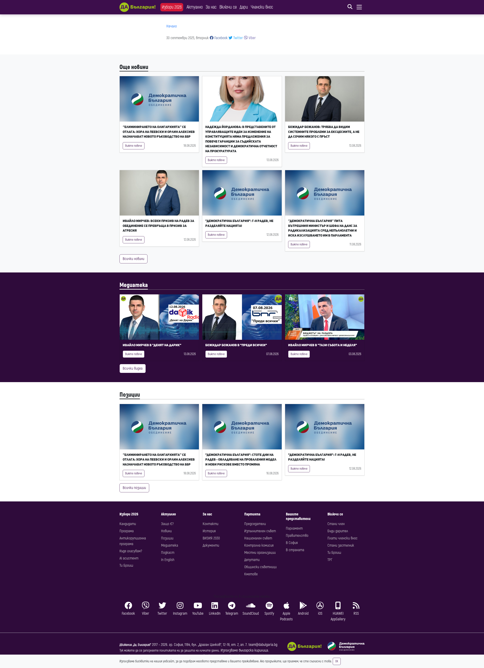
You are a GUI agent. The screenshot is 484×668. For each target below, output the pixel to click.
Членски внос (262, 7)
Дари (244, 7)
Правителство (297, 535)
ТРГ (329, 559)
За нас (211, 7)
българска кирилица (253, 650)
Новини (166, 531)
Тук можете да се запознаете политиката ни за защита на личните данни (169, 650)
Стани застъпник (340, 545)
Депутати (252, 559)
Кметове (251, 574)
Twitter (237, 38)
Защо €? (167, 523)
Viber (252, 38)
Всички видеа (133, 368)
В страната (295, 550)
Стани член (336, 523)
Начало (171, 26)
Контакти (210, 523)
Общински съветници (260, 567)
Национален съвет (258, 538)
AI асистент (128, 558)
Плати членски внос (342, 538)
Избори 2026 (172, 7)
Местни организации (260, 552)
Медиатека (133, 285)
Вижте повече (133, 146)
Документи (211, 545)
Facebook (220, 38)
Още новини (133, 67)
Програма (126, 531)
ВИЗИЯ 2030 (211, 538)
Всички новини (133, 258)
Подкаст (167, 552)
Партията (252, 514)
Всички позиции (134, 487)
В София (292, 542)
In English (167, 559)
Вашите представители (298, 516)
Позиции (129, 395)
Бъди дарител (337, 531)
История (209, 531)
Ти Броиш (126, 565)
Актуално (195, 7)
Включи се (228, 7)
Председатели (255, 523)
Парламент (294, 528)
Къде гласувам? (130, 551)
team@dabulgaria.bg (262, 644)
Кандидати (127, 523)
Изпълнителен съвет (260, 531)
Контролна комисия (259, 545)
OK (336, 661)
